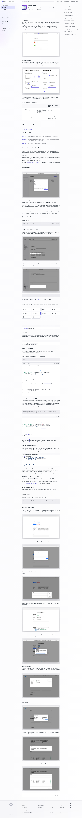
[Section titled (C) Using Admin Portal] (21, 487)
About (61, 805)
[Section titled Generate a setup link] (21, 201)
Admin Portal (24, 810)
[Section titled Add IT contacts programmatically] (21, 445)
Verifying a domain (68, 32)
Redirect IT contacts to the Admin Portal (72, 28)
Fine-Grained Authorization (27, 812)
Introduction (66, 7)
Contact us (34, 319)
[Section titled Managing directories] (21, 666)
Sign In (77, 1)
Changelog (40, 807)
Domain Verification (34, 495)
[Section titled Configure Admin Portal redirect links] (21, 229)
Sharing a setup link (69, 18)
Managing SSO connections (70, 34)
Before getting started (68, 10)
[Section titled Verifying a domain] (21, 494)
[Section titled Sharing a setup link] (21, 210)
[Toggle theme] (80, 1)
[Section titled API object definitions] (21, 133)
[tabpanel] (41, 328)
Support (51, 812)
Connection (24, 136)
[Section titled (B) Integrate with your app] (21, 217)
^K (54, 1)
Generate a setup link (69, 17)
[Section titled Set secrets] (21, 332)
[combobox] (38, 1)
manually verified (37, 501)
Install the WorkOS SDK (69, 23)
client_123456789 (34, 344)
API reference (60, 1)
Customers (62, 807)
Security (51, 810)
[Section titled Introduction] (21, 20)
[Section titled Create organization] (21, 167)
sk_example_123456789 (34, 343)
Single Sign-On (24, 807)
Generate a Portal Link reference (32, 483)
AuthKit (23, 805)
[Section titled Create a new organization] (21, 348)
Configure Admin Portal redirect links (72, 21)
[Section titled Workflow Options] (21, 60)
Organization (24, 139)
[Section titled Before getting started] (21, 125)
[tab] (23, 326)
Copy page (26, 12)
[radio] (26, 309)
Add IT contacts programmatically (71, 29)
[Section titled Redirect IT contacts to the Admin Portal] (21, 399)
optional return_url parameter (29, 439)
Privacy (61, 812)
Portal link (24, 143)
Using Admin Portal (68, 31)
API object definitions (68, 12)
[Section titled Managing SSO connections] (21, 507)
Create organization (69, 15)
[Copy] (59, 326)
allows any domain (36, 500)
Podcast (51, 807)
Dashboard (73, 1)
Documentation (41, 805)
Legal (61, 810)
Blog (50, 805)
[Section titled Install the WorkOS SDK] (21, 303)
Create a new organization (70, 26)
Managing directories (69, 35)
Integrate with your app (69, 20)
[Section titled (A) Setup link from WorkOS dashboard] (21, 148)
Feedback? (67, 1)
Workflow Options (67, 9)
